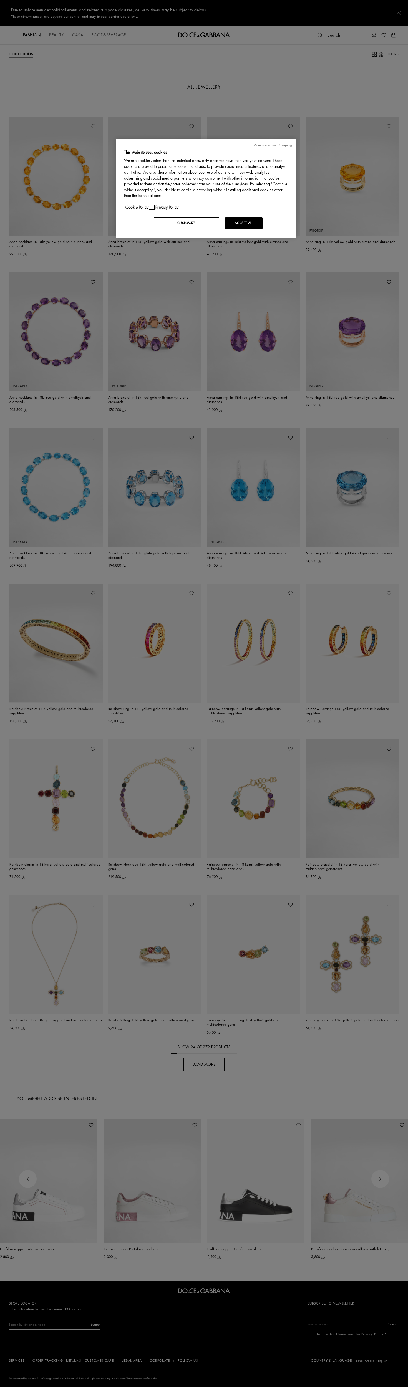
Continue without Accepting (273, 145)
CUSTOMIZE (186, 222)
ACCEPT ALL (244, 222)
